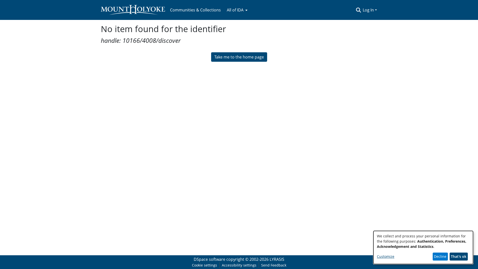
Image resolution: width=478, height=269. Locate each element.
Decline (440, 256)
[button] (358, 10)
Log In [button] (369, 10)
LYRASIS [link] (277, 259)
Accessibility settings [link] (239, 265)
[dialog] (423, 247)
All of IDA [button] (235, 10)
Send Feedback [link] (273, 265)
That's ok (458, 256)
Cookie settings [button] (204, 265)
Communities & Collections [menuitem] (195, 10)
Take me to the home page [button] (239, 57)
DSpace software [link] (209, 259)
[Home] (133, 10)
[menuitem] (236, 10)
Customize (385, 256)
